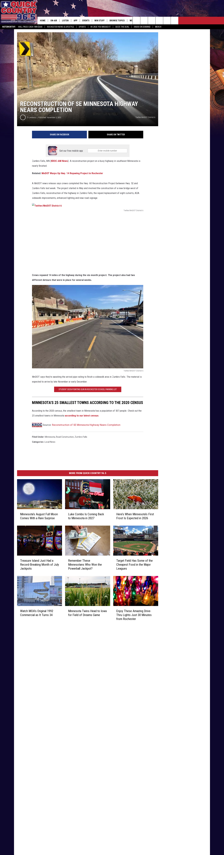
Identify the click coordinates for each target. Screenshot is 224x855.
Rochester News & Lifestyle (60, 27)
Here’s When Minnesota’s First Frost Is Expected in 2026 (135, 516)
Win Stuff (99, 20)
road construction (65, 437)
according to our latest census (81, 415)
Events (85, 20)
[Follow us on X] (167, 20)
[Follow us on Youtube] (174, 20)
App (75, 20)
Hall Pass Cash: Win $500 (30, 27)
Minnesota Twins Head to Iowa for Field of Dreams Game (87, 613)
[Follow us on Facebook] (151, 20)
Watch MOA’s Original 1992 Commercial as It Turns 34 (36, 613)
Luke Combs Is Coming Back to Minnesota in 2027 (86, 516)
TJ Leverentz (31, 117)
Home (42, 20)
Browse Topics (117, 20)
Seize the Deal (122, 27)
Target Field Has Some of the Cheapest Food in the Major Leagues (134, 564)
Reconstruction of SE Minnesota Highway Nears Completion (86, 424)
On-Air (53, 20)
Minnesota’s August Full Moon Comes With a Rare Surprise (39, 516)
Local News (49, 442)
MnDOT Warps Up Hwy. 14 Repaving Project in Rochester (72, 173)
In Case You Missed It (101, 27)
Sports (82, 27)
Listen (65, 20)
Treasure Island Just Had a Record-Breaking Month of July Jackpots (39, 564)
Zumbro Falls (81, 437)
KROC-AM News (59, 160)
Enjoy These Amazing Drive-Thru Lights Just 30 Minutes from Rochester (134, 615)
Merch (158, 27)
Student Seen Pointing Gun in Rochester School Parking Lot (88, 389)
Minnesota (50, 437)
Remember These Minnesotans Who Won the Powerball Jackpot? (85, 564)
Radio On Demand (142, 27)
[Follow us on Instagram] (159, 20)
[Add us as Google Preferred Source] (144, 20)
